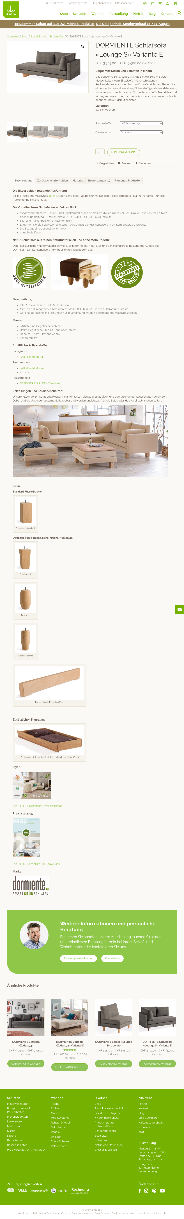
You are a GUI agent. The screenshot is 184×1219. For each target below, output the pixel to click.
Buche (53, 195)
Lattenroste (14, 1121)
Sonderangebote (77, 3)
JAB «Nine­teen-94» (32, 356)
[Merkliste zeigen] (160, 3)
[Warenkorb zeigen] (175, 3)
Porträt (138, 14)
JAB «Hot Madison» (32, 368)
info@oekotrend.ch (155, 1213)
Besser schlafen (17, 1145)
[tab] (23, 180)
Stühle (55, 1108)
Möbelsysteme (60, 1117)
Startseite (13, 36)
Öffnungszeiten (124, 3)
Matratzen (13, 1126)
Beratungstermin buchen (78, 958)
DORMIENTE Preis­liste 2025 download (36, 864)
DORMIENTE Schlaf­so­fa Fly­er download (37, 805)
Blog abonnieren (101, 3)
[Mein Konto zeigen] (167, 3)
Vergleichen (106, 163)
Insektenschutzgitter (107, 1113)
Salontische (58, 1127)
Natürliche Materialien (109, 1145)
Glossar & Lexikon (106, 1149)
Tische (55, 1103)
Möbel (55, 1113)
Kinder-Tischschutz (107, 1117)
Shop (64, 14)
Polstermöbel (59, 1146)
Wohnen (97, 14)
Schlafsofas (56, 36)
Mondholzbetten (17, 1116)
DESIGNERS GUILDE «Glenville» (40, 383)
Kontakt (167, 14)
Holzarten (101, 1140)
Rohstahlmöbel (60, 1122)
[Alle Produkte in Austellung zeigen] (144, 3)
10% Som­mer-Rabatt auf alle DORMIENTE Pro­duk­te (54, 24)
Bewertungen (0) (99, 180)
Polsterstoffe (103, 123)
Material (78, 180)
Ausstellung (118, 14)
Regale (55, 1131)
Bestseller (101, 1135)
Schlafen (79, 14)
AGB (141, 1131)
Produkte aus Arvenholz (109, 1108)
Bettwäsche (14, 1140)
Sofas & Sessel (60, 1141)
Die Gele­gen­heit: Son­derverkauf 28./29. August (133, 24)
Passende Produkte (127, 180)
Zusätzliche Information (52, 180)
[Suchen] (178, 13)
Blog (152, 14)
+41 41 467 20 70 (53, 3)
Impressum (146, 1127)
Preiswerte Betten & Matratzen (26, 1149)
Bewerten (145, 163)
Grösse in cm (103, 132)
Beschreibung (24, 180)
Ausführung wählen (26, 1063)
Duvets (11, 1135)
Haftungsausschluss (151, 1122)
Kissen (11, 1130)
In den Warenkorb (123, 152)
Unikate (56, 1136)
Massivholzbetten (18, 1103)
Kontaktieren (112, 958)
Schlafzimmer (38, 36)
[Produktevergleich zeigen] (152, 3)
